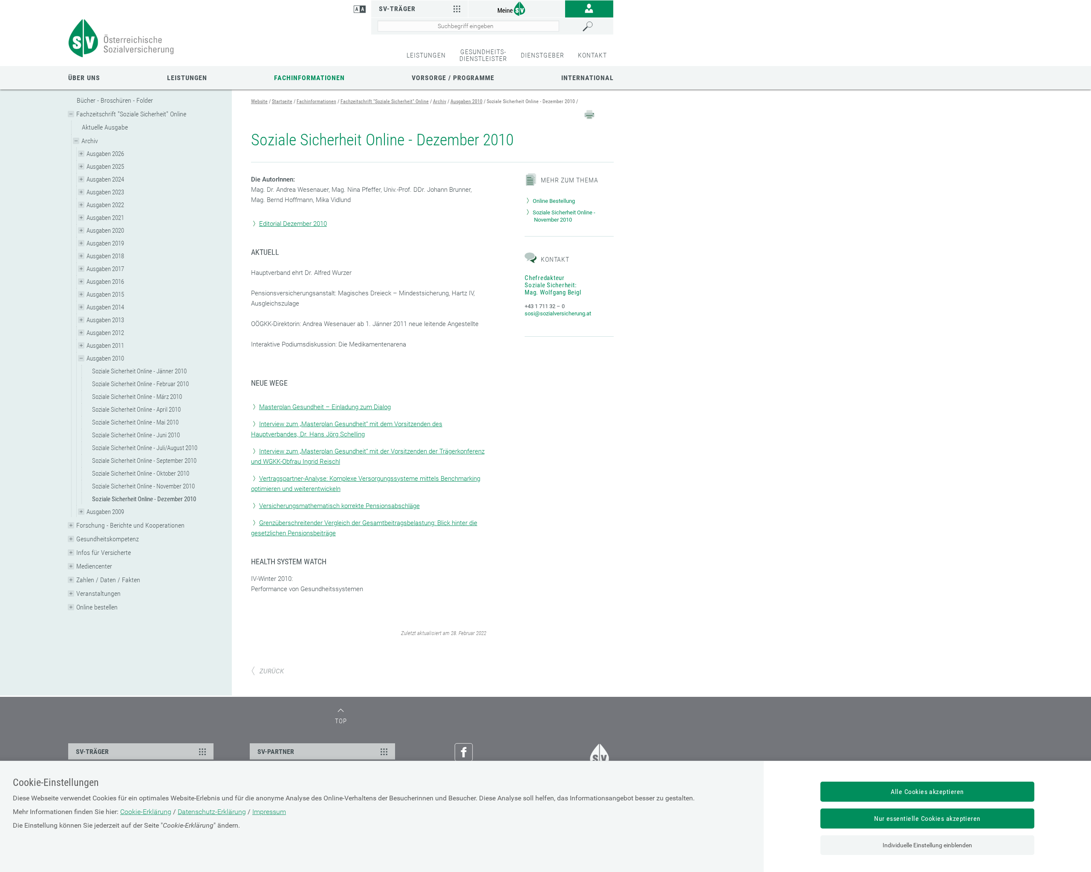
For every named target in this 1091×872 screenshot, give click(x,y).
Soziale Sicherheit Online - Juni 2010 (136, 435)
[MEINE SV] (516, 8)
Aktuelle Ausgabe (105, 127)
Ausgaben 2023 (105, 192)
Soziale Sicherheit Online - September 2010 (144, 461)
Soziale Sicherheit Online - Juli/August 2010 (144, 448)
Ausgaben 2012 (105, 333)
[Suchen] (595, 26)
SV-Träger (397, 9)
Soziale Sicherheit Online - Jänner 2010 (139, 371)
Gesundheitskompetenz (107, 539)
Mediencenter (94, 566)
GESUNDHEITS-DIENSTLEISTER (483, 55)
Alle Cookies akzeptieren (927, 792)
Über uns (84, 78)
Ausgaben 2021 (105, 218)
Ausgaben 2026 (105, 154)
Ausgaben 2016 (105, 282)
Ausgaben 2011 (105, 345)
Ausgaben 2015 (105, 294)
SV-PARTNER (275, 752)
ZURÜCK (272, 671)
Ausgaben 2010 (105, 358)
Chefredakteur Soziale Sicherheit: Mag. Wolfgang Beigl (553, 285)
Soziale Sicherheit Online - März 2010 (137, 397)
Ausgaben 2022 (105, 205)
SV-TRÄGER (92, 752)
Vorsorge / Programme (453, 78)
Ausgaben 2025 (105, 166)
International (587, 78)
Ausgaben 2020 (105, 230)
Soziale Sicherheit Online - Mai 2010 (135, 422)
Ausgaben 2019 (105, 243)
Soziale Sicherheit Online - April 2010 (136, 409)
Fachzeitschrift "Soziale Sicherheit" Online (131, 114)
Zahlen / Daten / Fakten (108, 580)
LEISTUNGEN (426, 55)
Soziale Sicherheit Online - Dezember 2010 (144, 499)
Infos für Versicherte (103, 553)
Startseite (282, 101)
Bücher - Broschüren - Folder (115, 100)
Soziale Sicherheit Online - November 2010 (143, 486)
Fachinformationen (309, 78)
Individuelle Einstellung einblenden (927, 845)
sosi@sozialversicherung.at (558, 313)
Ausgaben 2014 (105, 307)
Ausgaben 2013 (105, 320)
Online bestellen (97, 607)
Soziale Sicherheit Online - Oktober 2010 (140, 473)
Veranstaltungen (98, 593)
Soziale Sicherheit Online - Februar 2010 (140, 384)
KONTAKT (592, 55)
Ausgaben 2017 (105, 269)
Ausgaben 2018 (105, 256)
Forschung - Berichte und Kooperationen (130, 525)
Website (259, 101)
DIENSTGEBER (542, 55)
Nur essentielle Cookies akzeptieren (927, 818)
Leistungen (187, 78)
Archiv (89, 141)
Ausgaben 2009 (105, 512)
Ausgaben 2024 (105, 179)
